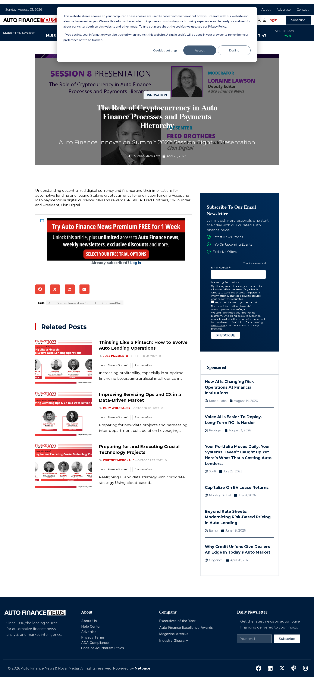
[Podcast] (293, 668)
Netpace (142, 668)
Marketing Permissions (225, 282)
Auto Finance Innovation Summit (72, 303)
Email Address (220, 268)
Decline (234, 50)
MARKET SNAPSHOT (19, 33)
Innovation (157, 95)
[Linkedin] (270, 668)
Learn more (218, 325)
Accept (200, 50)
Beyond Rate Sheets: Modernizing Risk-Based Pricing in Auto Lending (238, 517)
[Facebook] (258, 668)
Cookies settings (165, 50)
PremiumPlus (111, 303)
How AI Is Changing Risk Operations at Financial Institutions (229, 387)
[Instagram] (305, 668)
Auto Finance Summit (115, 365)
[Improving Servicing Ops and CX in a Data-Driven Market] (63, 413)
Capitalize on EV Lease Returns (237, 487)
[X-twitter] (282, 668)
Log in (135, 263)
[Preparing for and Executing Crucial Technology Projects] (63, 465)
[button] (40, 289)
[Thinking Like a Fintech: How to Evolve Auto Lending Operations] (63, 361)
